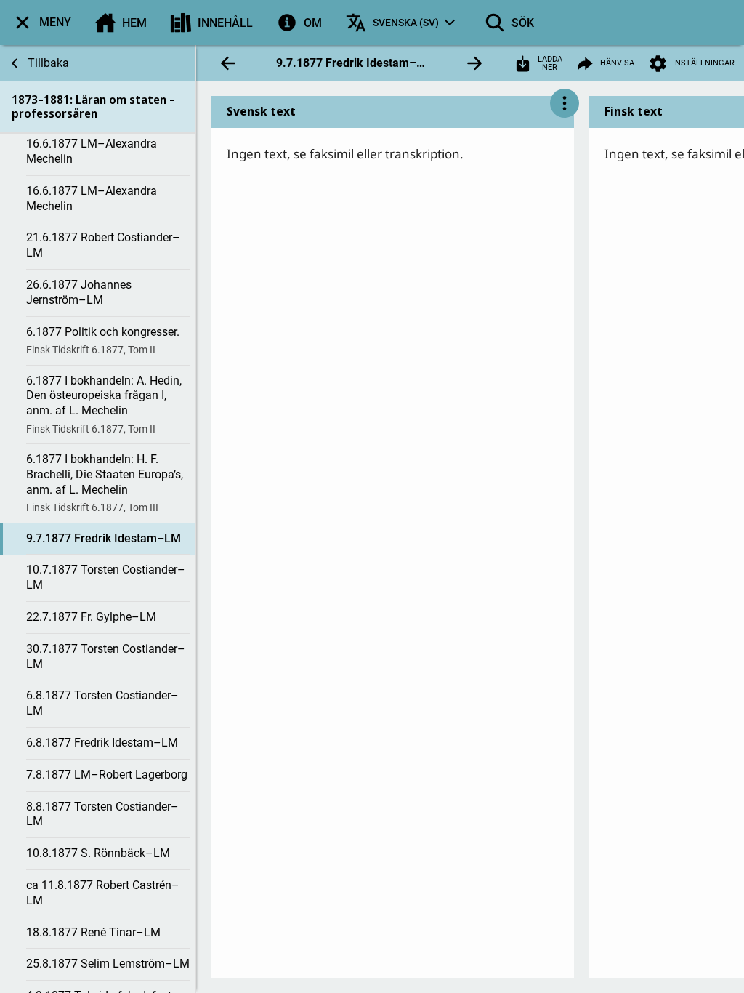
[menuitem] (41, 22)
